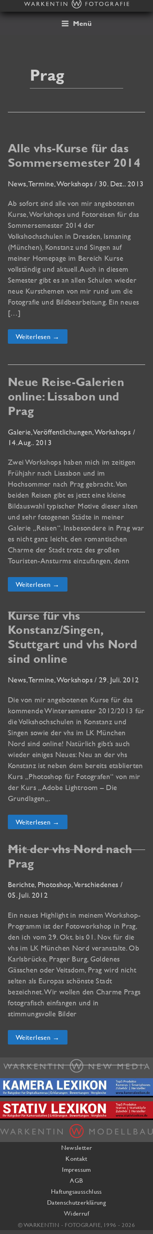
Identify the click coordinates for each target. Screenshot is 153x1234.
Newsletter (76, 1147)
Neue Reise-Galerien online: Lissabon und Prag (66, 396)
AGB (76, 1180)
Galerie (19, 432)
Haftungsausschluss (76, 1191)
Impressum (76, 1169)
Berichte (21, 884)
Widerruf (76, 1213)
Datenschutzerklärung (76, 1202)
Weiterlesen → (40, 338)
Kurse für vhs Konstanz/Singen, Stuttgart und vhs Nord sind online (72, 637)
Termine (41, 183)
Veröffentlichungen (62, 432)
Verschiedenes (96, 884)
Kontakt (76, 1158)
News (17, 183)
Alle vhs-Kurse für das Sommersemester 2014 (74, 155)
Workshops (75, 183)
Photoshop (54, 884)
